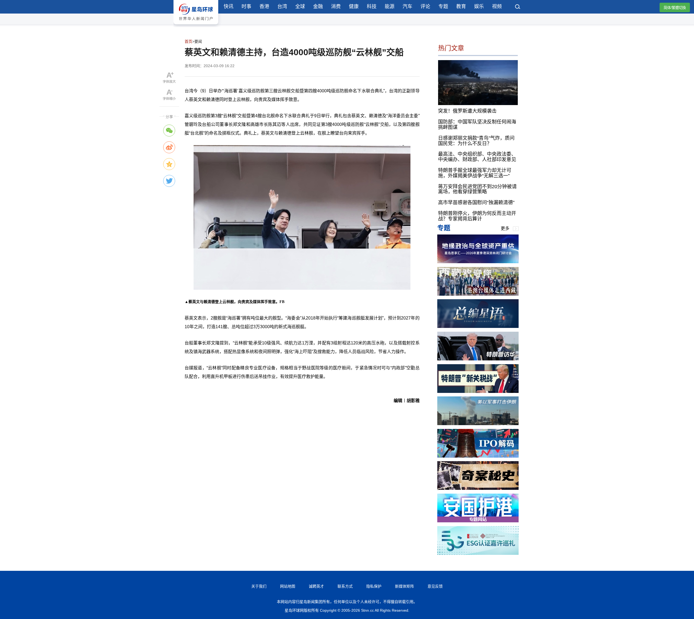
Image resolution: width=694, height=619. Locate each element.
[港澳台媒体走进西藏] (478, 294)
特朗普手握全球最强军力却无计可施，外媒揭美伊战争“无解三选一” (474, 173)
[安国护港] (478, 521)
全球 (300, 6)
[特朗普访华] (478, 359)
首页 (188, 41)
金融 (318, 6)
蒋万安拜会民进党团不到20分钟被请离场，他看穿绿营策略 (477, 189)
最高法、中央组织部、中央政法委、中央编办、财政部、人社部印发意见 (477, 156)
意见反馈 (435, 586)
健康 (354, 6)
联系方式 (345, 586)
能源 (389, 6)
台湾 (282, 6)
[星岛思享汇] (478, 261)
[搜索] (517, 7)
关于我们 (258, 586)
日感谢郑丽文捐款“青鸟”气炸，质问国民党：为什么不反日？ (476, 140)
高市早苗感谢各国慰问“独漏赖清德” (476, 202)
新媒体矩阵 (404, 586)
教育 (461, 6)
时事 (246, 6)
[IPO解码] (478, 456)
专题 (443, 6)
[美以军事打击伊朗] (478, 423)
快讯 (228, 6)
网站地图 (287, 586)
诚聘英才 (316, 586)
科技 (372, 6)
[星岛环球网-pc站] (196, 25)
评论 (425, 6)
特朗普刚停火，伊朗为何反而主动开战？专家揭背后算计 (477, 216)
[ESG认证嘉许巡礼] (478, 553)
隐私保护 (373, 586)
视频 (497, 6)
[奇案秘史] (478, 488)
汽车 (407, 6)
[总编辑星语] (478, 326)
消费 (336, 6)
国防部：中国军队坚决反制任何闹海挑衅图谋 (477, 124)
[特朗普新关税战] (478, 391)
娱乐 (479, 6)
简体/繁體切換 (675, 8)
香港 (264, 6)
